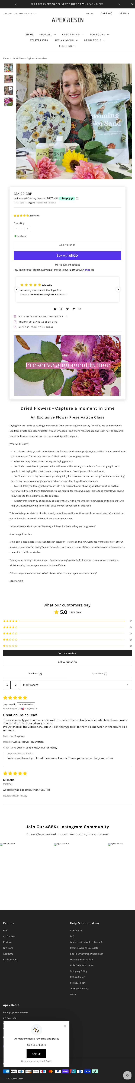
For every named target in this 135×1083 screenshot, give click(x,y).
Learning (65, 46)
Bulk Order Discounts (81, 965)
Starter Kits (39, 40)
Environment (10, 959)
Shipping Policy (78, 971)
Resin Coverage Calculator (84, 947)
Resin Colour (64, 40)
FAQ (72, 936)
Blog (5, 930)
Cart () (106, 13)
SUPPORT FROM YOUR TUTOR (36, 327)
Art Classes (9, 936)
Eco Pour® (97, 34)
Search (124, 13)
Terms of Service (79, 988)
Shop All (45, 34)
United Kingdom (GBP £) (18, 13)
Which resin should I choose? (86, 942)
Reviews (7, 942)
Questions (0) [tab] (99, 673)
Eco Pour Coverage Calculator (86, 953)
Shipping (31, 203)
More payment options (67, 264)
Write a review (67, 653)
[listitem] (67, 4)
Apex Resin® (71, 34)
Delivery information (81, 959)
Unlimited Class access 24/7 (38, 322)
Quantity (19, 223)
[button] (21, 215)
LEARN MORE (95, 4)
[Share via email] (80, 309)
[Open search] (7, 685)
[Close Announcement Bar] (132, 4)
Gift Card (8, 947)
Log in (90, 13)
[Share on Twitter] (67, 309)
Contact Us (76, 930)
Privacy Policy (77, 982)
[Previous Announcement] (15, 4)
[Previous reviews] (16, 289)
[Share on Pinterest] (74, 309)
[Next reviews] (118, 289)
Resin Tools (93, 40)
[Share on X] (61, 309)
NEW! (29, 34)
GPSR (73, 994)
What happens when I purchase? (41, 316)
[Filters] (15, 685)
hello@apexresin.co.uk (15, 1012)
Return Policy (77, 976)
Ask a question (67, 662)
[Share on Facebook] (55, 309)
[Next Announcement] (119, 4)
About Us (8, 953)
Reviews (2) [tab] (35, 673)
